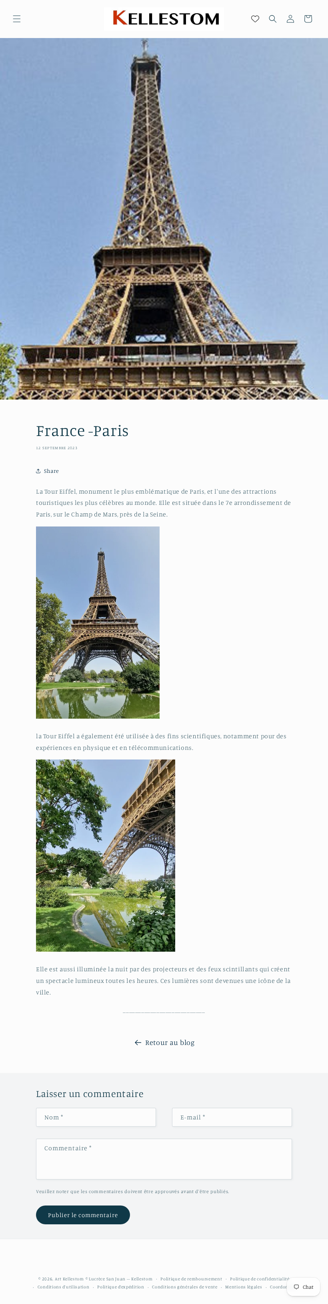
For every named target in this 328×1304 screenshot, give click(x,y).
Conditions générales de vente (184, 1287)
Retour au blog (169, 1042)
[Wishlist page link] (255, 19)
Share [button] (51, 470)
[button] (17, 19)
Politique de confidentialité (260, 1279)
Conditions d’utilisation (64, 1287)
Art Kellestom (69, 1279)
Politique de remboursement (191, 1279)
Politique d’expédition (120, 1287)
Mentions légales (243, 1287)
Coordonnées (284, 1287)
